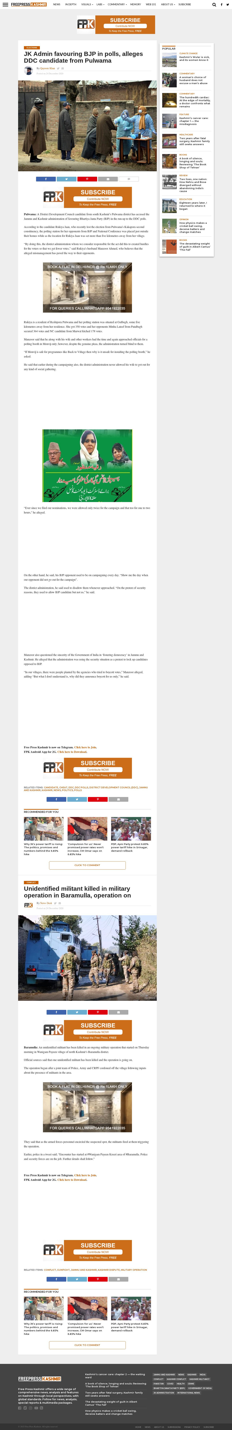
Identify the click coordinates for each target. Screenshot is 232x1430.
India (202, 1375)
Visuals (86, 4)
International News (188, 1393)
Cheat (63, 787)
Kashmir (47, 790)
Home (138, 1427)
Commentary (116, 4)
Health (181, 1384)
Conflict (50, 1270)
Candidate (51, 787)
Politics (67, 790)
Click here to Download (71, 752)
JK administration (164, 1393)
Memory (135, 4)
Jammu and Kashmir (84, 1270)
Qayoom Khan (47, 68)
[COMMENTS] (129, 178)
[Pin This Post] (87, 178)
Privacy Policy (192, 1427)
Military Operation (134, 1270)
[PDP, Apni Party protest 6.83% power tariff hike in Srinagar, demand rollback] (131, 840)
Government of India (200, 1388)
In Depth (70, 4)
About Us (167, 4)
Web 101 (151, 4)
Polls (78, 790)
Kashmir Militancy (200, 1379)
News (56, 4)
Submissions (174, 1427)
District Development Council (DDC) (113, 787)
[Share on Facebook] (46, 178)
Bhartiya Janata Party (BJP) (169, 1388)
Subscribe (185, 4)
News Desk (46, 903)
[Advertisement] (87, 400)
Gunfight (63, 1270)
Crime (191, 1384)
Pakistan (159, 1384)
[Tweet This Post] (66, 178)
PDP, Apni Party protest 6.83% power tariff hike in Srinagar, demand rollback (129, 847)
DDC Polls (81, 787)
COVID (170, 1384)
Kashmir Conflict (176, 1379)
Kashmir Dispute (109, 1270)
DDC (71, 787)
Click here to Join (85, 747)
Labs (99, 4)
